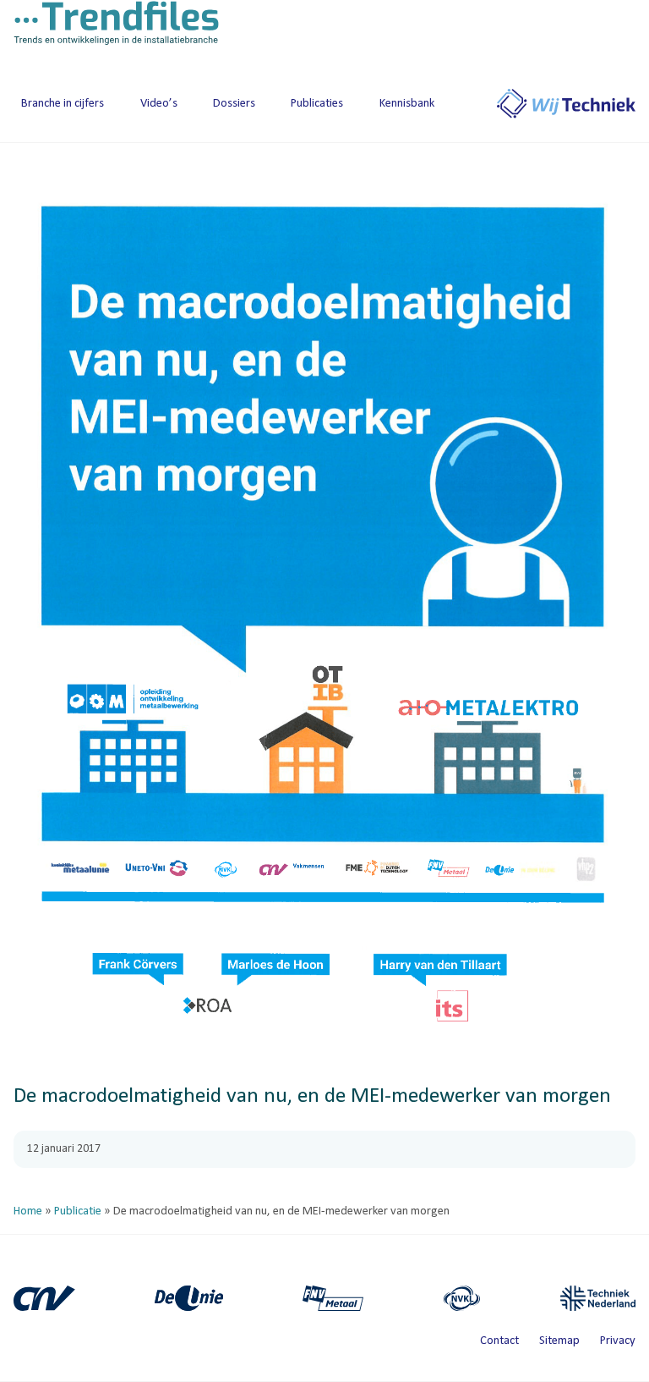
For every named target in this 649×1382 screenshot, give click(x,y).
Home (28, 1211)
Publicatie (77, 1211)
